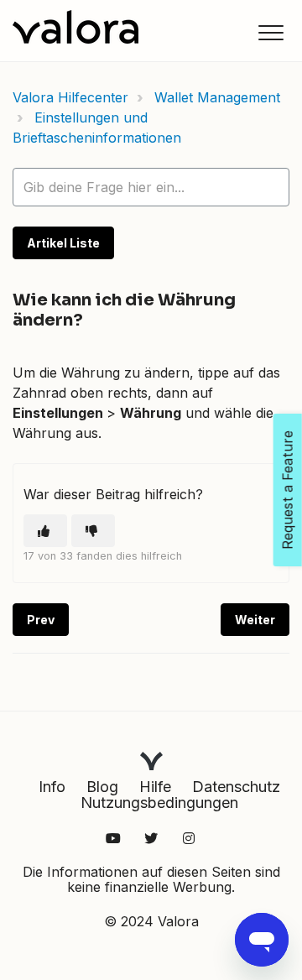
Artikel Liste (63, 243)
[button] (270, 32)
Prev (41, 619)
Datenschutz (236, 786)
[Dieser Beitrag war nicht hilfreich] (93, 530)
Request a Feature (287, 490)
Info (52, 786)
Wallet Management (217, 97)
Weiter (255, 619)
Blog (102, 786)
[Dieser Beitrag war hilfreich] (45, 530)
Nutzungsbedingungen (159, 802)
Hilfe (155, 786)
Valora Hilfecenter (70, 97)
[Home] (75, 27)
